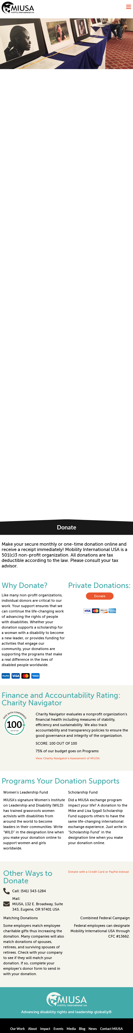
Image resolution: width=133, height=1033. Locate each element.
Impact (45, 1029)
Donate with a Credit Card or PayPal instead (98, 872)
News (93, 1029)
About (32, 1029)
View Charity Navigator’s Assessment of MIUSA (68, 758)
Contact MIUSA (111, 1029)
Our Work (17, 1029)
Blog (82, 1029)
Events (58, 1029)
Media (71, 1029)
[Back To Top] (124, 1022)
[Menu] (128, 7)
